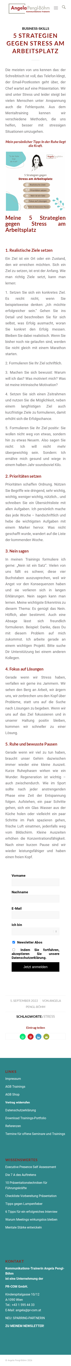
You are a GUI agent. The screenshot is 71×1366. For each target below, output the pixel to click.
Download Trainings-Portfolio (25, 1118)
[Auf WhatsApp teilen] (23, 1037)
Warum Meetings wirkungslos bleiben (31, 1219)
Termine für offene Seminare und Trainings (35, 1134)
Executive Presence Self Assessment (30, 1167)
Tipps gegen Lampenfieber (23, 1204)
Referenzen (13, 1126)
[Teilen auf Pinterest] (31, 1037)
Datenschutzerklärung (21, 1110)
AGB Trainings (15, 1086)
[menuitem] (62, 8)
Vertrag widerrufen (17, 1102)
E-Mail (17, 908)
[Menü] (56, 8)
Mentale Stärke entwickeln (23, 1227)
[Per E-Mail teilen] (46, 1037)
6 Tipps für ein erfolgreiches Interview (31, 1212)
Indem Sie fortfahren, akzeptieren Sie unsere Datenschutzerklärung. (35, 954)
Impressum (13, 1079)
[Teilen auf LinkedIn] (38, 1037)
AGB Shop (12, 1094)
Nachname (20, 892)
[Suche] (62, 8)
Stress (49, 1017)
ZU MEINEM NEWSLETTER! (24, 1326)
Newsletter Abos (29, 942)
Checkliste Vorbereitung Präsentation (31, 1196)
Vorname (18, 876)
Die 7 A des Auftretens (20, 1175)
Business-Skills (35, 29)
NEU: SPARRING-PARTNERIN (25, 1318)
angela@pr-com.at (28, 1310)
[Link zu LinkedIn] (63, 1360)
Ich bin (17, 925)
